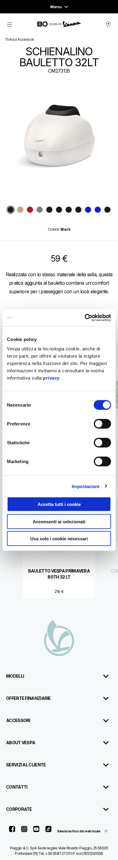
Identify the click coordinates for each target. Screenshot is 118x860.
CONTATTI (16, 786)
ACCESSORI (18, 720)
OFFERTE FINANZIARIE (28, 698)
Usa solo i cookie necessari (59, 538)
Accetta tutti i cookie (59, 504)
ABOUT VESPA (20, 742)
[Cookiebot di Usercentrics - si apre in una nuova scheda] (85, 318)
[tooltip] (10, 210)
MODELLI (15, 676)
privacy (51, 377)
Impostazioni (85, 486)
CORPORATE (19, 809)
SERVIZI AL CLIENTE (26, 764)
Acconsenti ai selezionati (59, 521)
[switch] (102, 424)
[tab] (10, 210)
